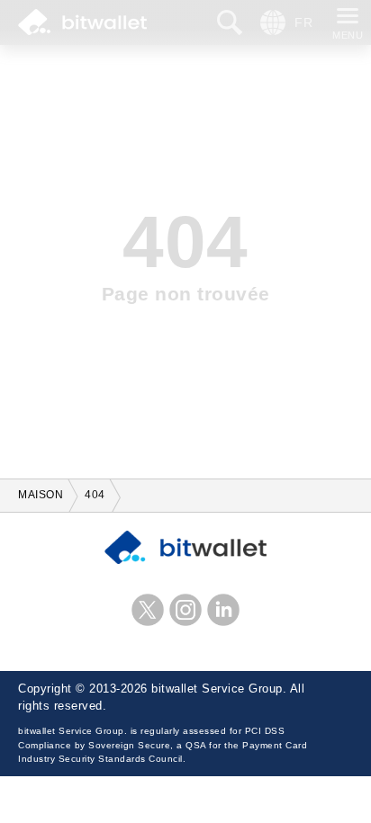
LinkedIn (223, 610)
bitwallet (82, 22)
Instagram (185, 610)
